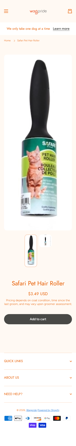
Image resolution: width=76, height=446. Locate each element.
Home (7, 40)
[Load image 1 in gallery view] (31, 251)
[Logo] (38, 11)
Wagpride (31, 410)
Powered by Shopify (48, 410)
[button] (70, 11)
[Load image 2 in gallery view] (45, 241)
